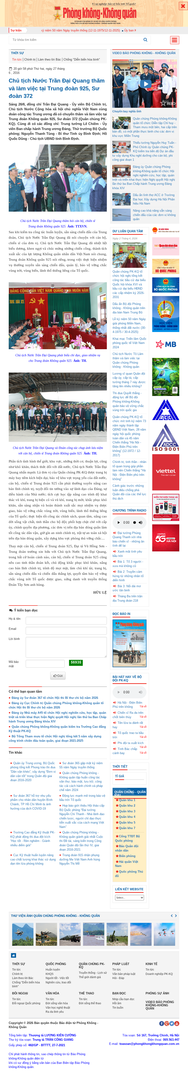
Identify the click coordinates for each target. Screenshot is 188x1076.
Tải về (143, 706)
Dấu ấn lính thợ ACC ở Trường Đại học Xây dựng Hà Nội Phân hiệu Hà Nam (154, 199)
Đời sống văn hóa (57, 1003)
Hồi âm (116, 1003)
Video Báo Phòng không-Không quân (160, 1005)
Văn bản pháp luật (123, 974)
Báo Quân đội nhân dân (126, 848)
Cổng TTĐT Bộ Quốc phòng (127, 838)
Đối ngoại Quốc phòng (26, 1003)
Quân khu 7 (127, 828)
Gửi (60, 676)
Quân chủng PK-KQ (92, 965)
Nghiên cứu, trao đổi (58, 982)
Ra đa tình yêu (55, 1011)
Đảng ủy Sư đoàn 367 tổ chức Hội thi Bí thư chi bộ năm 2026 (55, 698)
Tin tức (17, 59)
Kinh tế (152, 964)
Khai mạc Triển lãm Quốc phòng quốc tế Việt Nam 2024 (130, 343)
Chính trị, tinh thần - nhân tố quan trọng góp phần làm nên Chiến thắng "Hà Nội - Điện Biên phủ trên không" (129, 470)
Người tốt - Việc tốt (57, 978)
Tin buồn (117, 1007)
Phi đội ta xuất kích (131, 743)
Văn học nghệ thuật (58, 1007)
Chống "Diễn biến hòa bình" (82, 59)
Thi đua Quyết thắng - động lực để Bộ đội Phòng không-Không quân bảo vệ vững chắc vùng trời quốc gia (128, 401)
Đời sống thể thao (90, 1003)
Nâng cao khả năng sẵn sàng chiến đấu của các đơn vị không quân (154, 215)
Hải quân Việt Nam (126, 864)
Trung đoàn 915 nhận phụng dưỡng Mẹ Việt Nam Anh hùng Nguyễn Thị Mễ (79, 859)
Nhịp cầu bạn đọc (123, 999)
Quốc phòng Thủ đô (129, 874)
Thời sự (17, 53)
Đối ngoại (20, 993)
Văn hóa (52, 993)
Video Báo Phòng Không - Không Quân (143, 53)
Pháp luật (120, 964)
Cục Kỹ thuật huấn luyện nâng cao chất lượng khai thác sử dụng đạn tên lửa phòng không (33, 859)
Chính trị (30, 59)
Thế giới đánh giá (90, 977)
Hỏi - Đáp (118, 978)
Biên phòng (127, 856)
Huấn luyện (53, 969)
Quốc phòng (56, 964)
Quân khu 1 (127, 800)
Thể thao (86, 993)
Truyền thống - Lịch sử (93, 972)
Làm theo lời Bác (49, 59)
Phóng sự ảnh (157, 993)
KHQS (49, 974)
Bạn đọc (119, 993)
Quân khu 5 (127, 822)
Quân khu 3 (127, 811)
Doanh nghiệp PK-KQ (159, 974)
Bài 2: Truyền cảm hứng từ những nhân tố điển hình (128, 576)
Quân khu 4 (127, 817)
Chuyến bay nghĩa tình (126, 111)
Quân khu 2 (127, 805)
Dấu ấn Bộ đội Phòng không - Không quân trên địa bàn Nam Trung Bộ (129, 308)
